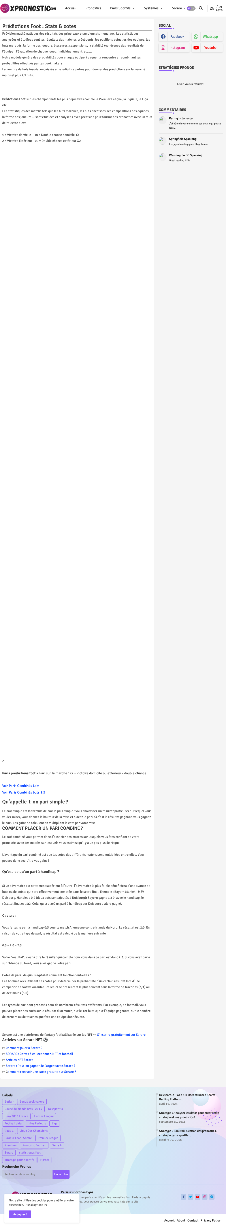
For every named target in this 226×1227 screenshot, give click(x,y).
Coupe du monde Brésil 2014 (23, 1109)
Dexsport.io (55, 1109)
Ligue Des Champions (34, 1131)
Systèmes (151, 8)
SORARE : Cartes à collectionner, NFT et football (39, 1054)
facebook (177, 36)
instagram (177, 47)
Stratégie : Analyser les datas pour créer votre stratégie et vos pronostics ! (189, 1115)
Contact (192, 1220)
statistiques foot (30, 1152)
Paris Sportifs (120, 8)
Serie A (57, 1145)
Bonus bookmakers (32, 1101)
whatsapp (210, 36)
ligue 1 (9, 1131)
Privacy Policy (210, 1220)
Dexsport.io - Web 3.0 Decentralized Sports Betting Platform (187, 1097)
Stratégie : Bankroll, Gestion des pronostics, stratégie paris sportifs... (188, 1133)
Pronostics (93, 8)
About (181, 1220)
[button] (191, 8)
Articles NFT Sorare (19, 1060)
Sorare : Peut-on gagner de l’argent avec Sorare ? (40, 1066)
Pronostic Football (34, 1145)
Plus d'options (34, 1205)
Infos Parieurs (37, 1123)
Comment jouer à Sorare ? (24, 1048)
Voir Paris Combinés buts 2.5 (23, 792)
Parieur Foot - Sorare (18, 1138)
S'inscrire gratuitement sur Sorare (121, 1035)
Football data (13, 1123)
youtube (210, 47)
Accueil (71, 8)
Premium (11, 1145)
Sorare (177, 8)
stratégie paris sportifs (19, 1160)
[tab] (71, 8)
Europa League (44, 1116)
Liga (54, 1123)
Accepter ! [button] (20, 1214)
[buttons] (183, 1197)
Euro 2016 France (16, 1116)
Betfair (9, 1101)
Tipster (44, 1160)
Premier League (48, 1138)
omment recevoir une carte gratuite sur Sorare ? (42, 1072)
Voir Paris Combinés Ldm (20, 786)
